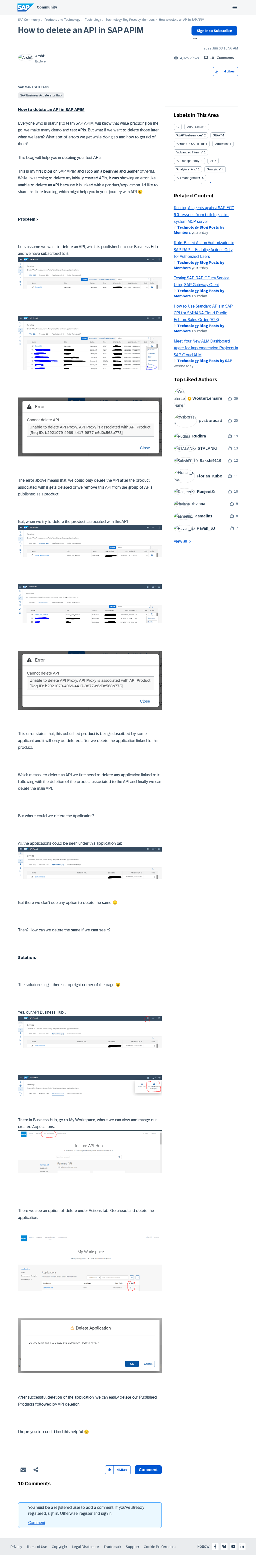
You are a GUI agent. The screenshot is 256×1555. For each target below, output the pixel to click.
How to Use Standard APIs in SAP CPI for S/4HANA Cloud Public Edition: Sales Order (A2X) (203, 313)
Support (132, 1547)
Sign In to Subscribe (214, 31)
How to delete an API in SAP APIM (81, 30)
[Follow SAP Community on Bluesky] (224, 1547)
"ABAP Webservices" (189, 135)
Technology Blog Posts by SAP (204, 361)
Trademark (112, 1547)
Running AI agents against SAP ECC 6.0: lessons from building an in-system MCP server (204, 215)
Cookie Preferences (160, 1547)
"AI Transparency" (188, 161)
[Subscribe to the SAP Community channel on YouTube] (233, 1547)
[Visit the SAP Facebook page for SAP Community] (215, 1547)
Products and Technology (62, 19)
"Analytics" (214, 169)
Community (47, 7)
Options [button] (194, 39)
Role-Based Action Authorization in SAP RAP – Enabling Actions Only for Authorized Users (204, 250)
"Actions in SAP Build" (190, 144)
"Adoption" (221, 144)
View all (180, 541)
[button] (217, 71)
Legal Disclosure (85, 1547)
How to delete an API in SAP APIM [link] (181, 19)
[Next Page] (209, 183)
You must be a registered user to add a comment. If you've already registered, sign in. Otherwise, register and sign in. (86, 1510)
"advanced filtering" (189, 152)
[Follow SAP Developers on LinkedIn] (242, 1547)
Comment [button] (148, 1470)
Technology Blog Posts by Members (130, 19)
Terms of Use (36, 1547)
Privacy (16, 1547)
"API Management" (188, 178)
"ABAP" (217, 135)
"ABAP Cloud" (195, 127)
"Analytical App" (186, 169)
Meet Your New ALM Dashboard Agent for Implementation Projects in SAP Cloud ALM (206, 348)
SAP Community (29, 19)
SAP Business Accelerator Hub (41, 95)
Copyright (60, 1547)
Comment (36, 1523)
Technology (93, 19)
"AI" (212, 161)
